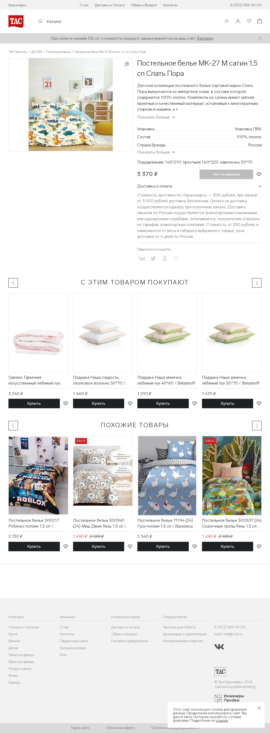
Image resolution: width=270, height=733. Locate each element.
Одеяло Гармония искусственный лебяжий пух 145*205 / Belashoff (34, 380)
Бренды (14, 683)
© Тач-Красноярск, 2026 (233, 682)
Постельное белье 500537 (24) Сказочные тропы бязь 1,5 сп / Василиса (232, 523)
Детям (13, 648)
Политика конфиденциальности (175, 728)
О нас (84, 5)
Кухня (12, 634)
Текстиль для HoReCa (179, 627)
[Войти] (238, 21)
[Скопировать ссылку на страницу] (176, 258)
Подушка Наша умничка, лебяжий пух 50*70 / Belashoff (230, 380)
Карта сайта (80, 728)
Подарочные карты (74, 641)
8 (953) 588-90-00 (246, 5)
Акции (13, 675)
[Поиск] (226, 21)
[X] (153, 258)
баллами (205, 38)
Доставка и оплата (154, 186)
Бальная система (73, 648)
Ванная (14, 641)
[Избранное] (248, 21)
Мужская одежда (21, 662)
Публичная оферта (120, 728)
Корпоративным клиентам (183, 641)
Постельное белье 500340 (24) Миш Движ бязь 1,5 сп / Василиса (99, 523)
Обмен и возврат (124, 634)
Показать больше (153, 152)
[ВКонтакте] (141, 258)
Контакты (170, 5)
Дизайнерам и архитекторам (184, 634)
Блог (63, 655)
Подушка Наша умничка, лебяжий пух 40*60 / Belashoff (166, 380)
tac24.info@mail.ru (228, 634)
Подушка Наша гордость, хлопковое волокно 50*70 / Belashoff (99, 380)
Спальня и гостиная (23, 627)
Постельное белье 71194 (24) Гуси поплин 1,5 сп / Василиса (165, 523)
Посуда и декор (19, 669)
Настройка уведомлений (129, 641)
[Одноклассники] (164, 258)
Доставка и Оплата (109, 5)
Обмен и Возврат (144, 5)
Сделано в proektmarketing (234, 687)
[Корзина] (259, 21)
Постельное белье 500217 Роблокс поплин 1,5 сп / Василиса (33, 523)
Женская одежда (21, 655)
